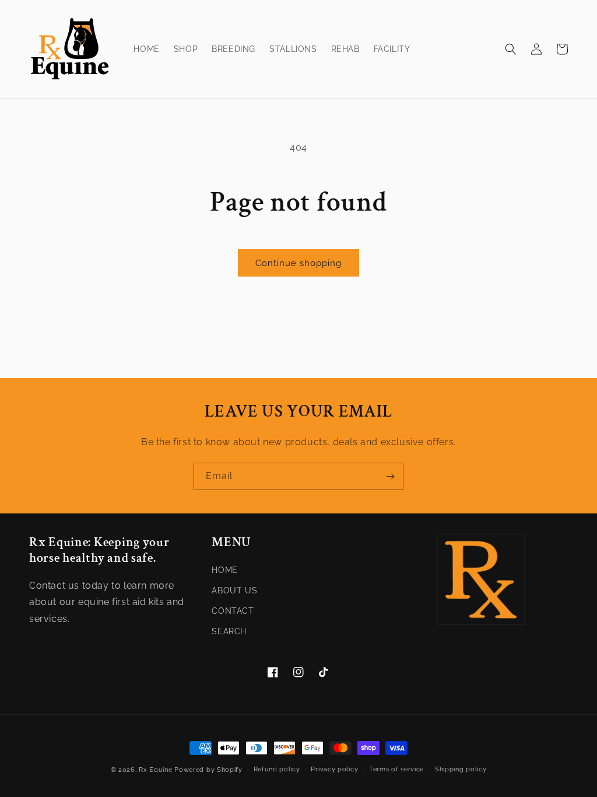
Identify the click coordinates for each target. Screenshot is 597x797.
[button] (511, 49)
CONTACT (233, 611)
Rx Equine (155, 770)
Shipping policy (461, 769)
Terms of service (396, 769)
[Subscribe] (390, 476)
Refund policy (277, 769)
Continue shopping (298, 263)
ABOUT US (234, 590)
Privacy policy (334, 769)
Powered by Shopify (208, 770)
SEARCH (229, 631)
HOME (224, 570)
